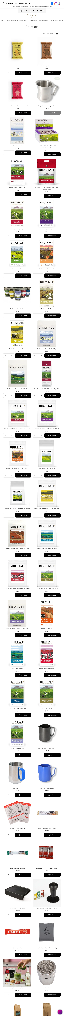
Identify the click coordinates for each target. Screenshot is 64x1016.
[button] (52, 34)
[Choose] (28, 141)
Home (2, 20)
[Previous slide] (5, 973)
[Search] (5, 15)
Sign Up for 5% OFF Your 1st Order (48, 20)
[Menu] (2, 15)
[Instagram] (55, 3)
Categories (20, 20)
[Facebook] (52, 3)
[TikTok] (59, 3)
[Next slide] (28, 973)
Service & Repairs (32, 20)
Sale (25, 20)
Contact (61, 20)
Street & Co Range (11, 20)
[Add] (28, 62)
